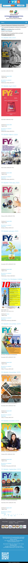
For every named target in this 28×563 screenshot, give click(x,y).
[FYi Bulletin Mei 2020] (11, 53)
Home (2, 28)
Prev (8, 514)
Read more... (3, 81)
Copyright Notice (20, 521)
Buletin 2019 (9, 362)
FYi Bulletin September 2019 (11, 469)
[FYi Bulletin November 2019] (11, 388)
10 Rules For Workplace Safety (11, 279)
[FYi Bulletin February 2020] (11, 198)
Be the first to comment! (6, 80)
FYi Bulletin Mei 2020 (8, 37)
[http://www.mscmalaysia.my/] (10, 526)
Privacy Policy (5, 521)
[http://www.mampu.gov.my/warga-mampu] (24, 526)
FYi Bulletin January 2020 (9, 231)
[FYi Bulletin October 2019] (11, 436)
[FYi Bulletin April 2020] (11, 102)
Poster (7, 314)
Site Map (16, 522)
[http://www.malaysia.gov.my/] (3, 526)
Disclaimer (11, 522)
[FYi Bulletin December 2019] (11, 339)
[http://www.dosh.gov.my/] (17, 526)
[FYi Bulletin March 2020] (11, 150)
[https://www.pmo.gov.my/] (6, 526)
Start (5, 514)
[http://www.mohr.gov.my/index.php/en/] (13, 526)
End (15, 515)
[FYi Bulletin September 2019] (11, 485)
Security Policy (12, 521)
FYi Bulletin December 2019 (11, 324)
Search (13, 5)
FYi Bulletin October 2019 (10, 421)
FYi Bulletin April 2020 (8, 86)
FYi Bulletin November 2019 (10, 372)
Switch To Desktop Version (14, 562)
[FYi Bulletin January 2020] (11, 247)
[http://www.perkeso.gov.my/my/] (21, 526)
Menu (2, 22)
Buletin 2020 (9, 76)
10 (8, 515)
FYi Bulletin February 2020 (10, 183)
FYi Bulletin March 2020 (9, 134)
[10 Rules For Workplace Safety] (11, 295)
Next (11, 515)
